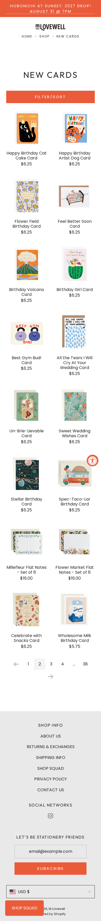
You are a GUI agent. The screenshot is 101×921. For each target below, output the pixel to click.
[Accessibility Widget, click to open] (92, 460)
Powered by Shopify (50, 914)
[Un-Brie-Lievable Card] (26, 405)
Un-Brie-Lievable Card (26, 433)
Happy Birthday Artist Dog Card (74, 155)
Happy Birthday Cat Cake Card (26, 155)
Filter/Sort (50, 96)
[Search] (79, 26)
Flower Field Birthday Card (26, 224)
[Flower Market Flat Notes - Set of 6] (74, 541)
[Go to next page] (50, 676)
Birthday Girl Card (74, 289)
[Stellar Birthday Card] (26, 473)
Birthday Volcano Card (26, 292)
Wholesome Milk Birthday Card (74, 638)
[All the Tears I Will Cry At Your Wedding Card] (74, 332)
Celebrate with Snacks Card (26, 638)
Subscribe (50, 868)
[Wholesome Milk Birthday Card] (74, 610)
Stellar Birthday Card (26, 501)
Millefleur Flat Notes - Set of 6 (26, 570)
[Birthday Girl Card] (74, 264)
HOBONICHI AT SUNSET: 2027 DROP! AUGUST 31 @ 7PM (50, 8)
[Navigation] (8, 26)
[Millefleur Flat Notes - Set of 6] (26, 541)
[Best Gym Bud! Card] (26, 332)
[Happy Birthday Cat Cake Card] (26, 127)
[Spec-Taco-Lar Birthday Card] (74, 473)
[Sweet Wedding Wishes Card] (74, 405)
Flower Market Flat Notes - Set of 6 (74, 570)
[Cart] (91, 26)
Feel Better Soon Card (75, 224)
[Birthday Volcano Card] (26, 264)
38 (85, 664)
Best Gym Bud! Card (26, 360)
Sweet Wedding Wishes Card (74, 433)
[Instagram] (50, 816)
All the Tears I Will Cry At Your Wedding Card (74, 362)
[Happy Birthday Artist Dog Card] (74, 127)
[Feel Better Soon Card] (74, 195)
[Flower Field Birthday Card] (26, 195)
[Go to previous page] (16, 664)
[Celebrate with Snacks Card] (26, 610)
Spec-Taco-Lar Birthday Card (74, 501)
